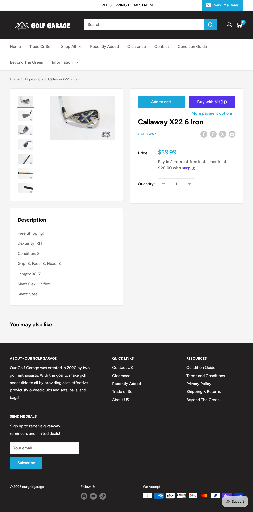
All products (33, 79)
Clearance (136, 46)
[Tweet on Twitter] (222, 134)
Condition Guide (192, 46)
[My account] (229, 24)
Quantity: (146, 184)
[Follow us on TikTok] (102, 496)
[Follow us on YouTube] (93, 496)
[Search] (210, 24)
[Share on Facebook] (203, 134)
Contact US (122, 367)
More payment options (212, 113)
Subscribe (26, 462)
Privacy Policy (198, 383)
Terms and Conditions (205, 375)
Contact (161, 46)
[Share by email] (232, 134)
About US (120, 399)
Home (15, 46)
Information (62, 62)
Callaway (147, 134)
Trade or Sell (123, 391)
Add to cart (161, 101)
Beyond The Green (26, 62)
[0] (239, 25)
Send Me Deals (226, 5)
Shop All (68, 46)
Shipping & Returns (203, 391)
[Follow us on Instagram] (84, 496)
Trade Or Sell (40, 46)
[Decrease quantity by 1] (163, 184)
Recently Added (104, 46)
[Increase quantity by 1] (189, 184)
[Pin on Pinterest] (213, 134)
